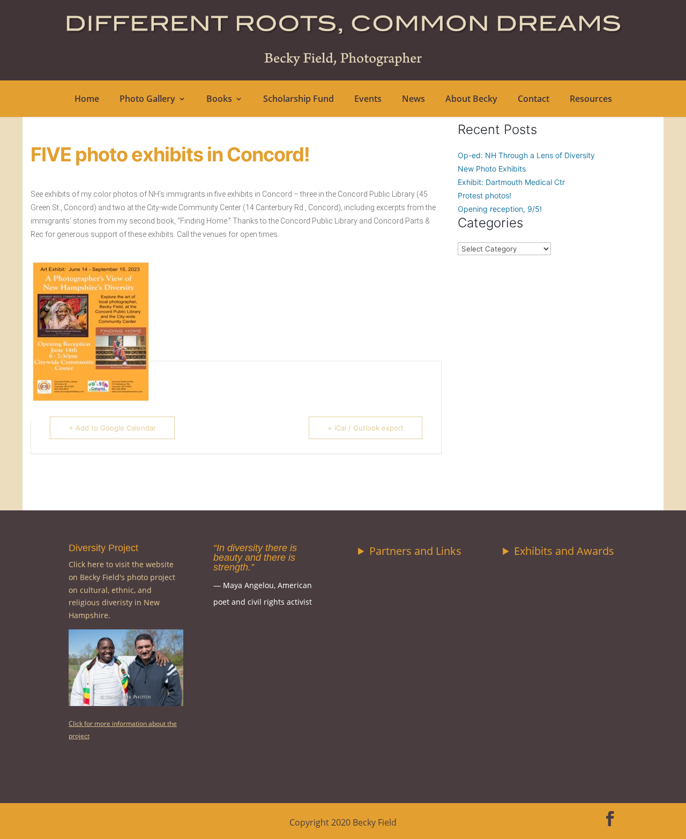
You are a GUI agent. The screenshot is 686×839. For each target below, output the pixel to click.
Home (86, 100)
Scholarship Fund (298, 100)
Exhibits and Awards (564, 551)
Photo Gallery (147, 100)
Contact (533, 100)
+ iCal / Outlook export (365, 428)
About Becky (471, 100)
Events (368, 100)
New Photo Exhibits (492, 168)
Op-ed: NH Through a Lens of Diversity (526, 155)
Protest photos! (484, 195)
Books (219, 100)
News (413, 100)
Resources (591, 100)
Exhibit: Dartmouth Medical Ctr (511, 182)
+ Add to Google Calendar (112, 428)
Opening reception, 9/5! (500, 208)
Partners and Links (415, 551)
